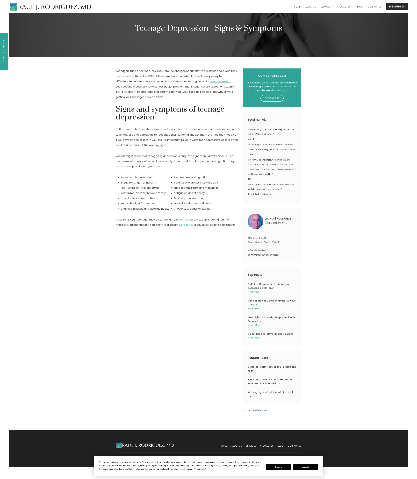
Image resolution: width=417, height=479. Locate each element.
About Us (236, 445)
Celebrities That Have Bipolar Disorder (270, 334)
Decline (278, 467)
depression (186, 219)
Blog (280, 445)
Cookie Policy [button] (134, 469)
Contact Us (272, 98)
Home (224, 445)
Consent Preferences (255, 410)
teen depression (220, 81)
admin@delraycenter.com (263, 254)
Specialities (266, 445)
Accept (305, 467)
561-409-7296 (163, 5)
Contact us (186, 225)
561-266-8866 (258, 250)
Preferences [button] (200, 469)
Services (251, 445)
